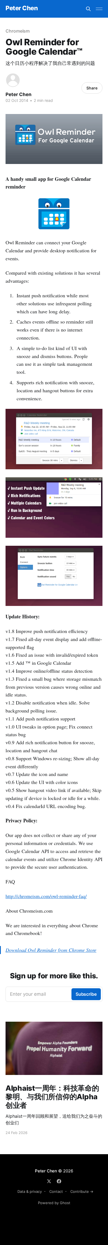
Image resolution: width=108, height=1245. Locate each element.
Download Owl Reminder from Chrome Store (51, 950)
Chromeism (18, 31)
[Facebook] (59, 1181)
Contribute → (81, 1191)
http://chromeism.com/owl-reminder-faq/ (46, 896)
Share (91, 88)
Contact (56, 1191)
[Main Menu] (99, 9)
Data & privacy (29, 1191)
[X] (49, 1181)
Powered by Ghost (54, 1203)
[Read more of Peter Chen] (13, 80)
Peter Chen (22, 8)
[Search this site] (88, 8)
